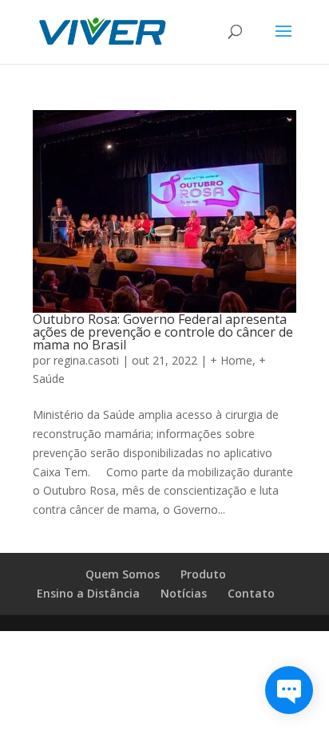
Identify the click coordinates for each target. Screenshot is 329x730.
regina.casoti (86, 360)
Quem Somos (122, 574)
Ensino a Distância (88, 593)
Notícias (184, 593)
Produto (203, 574)
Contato (251, 593)
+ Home (231, 360)
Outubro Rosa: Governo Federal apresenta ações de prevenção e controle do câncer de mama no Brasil (163, 331)
